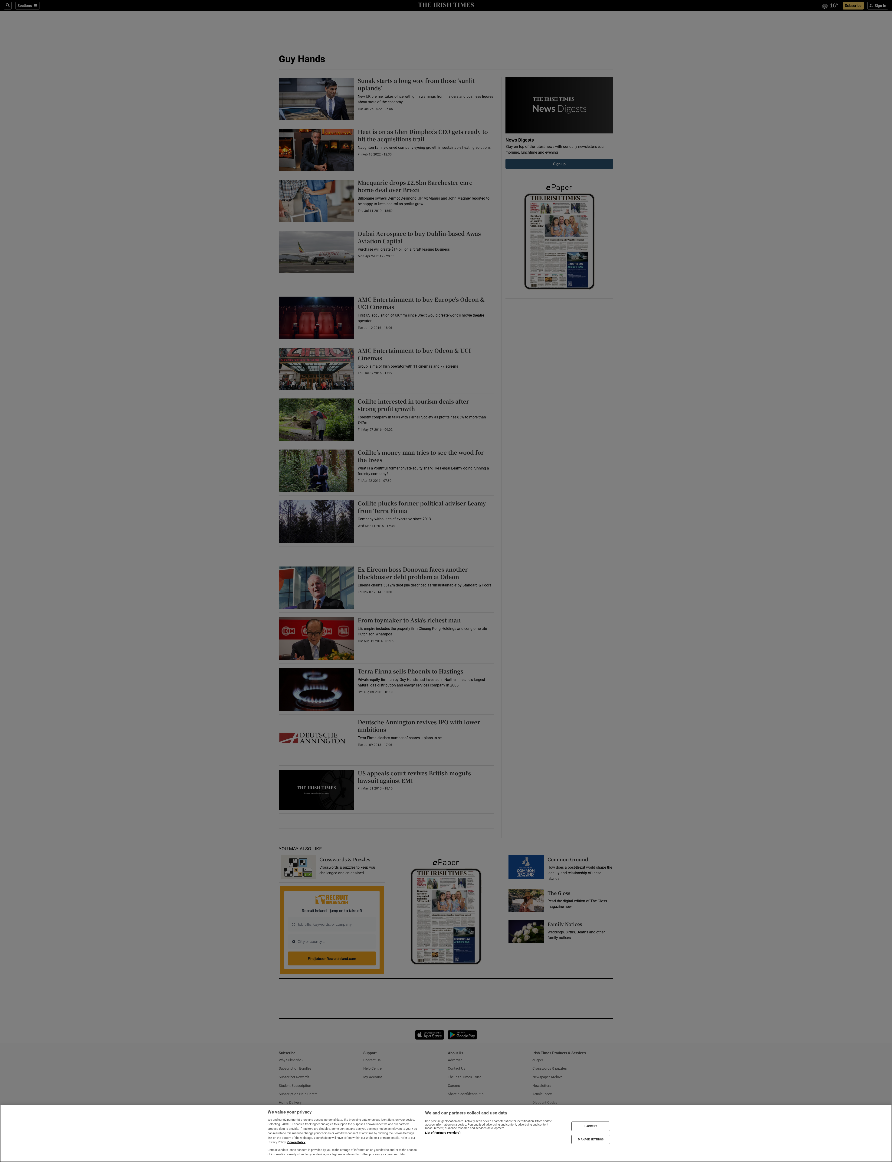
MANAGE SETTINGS (590, 1139)
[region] (446, 1133)
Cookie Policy (296, 1142)
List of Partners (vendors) (442, 1132)
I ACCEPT (590, 1126)
